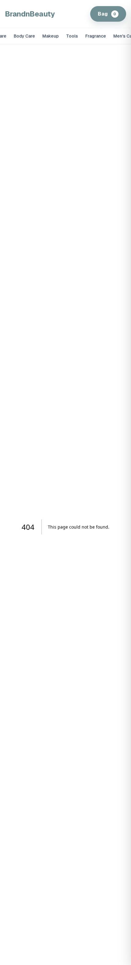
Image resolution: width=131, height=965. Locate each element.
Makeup (50, 36)
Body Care (24, 36)
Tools (72, 36)
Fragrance (95, 36)
